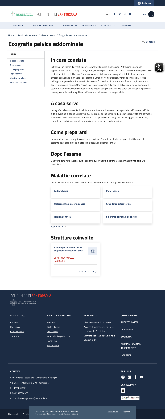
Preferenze (113, 412)
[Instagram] (123, 376)
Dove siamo (15, 326)
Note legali (13, 414)
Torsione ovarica (62, 216)
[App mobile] (123, 390)
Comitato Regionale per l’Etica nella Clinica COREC (99, 337)
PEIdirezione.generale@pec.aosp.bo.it (31, 398)
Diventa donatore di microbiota (97, 322)
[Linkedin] (129, 376)
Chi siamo (14, 322)
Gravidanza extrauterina (118, 203)
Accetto (126, 412)
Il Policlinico (18, 315)
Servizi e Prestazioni (27, 35)
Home (11, 35)
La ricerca (127, 329)
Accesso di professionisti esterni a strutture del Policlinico (99, 329)
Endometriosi (61, 191)
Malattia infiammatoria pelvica (69, 203)
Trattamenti (52, 331)
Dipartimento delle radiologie (64, 259)
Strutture (14, 336)
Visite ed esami (48, 35)
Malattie (51, 322)
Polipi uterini (112, 191)
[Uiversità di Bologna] (82, 302)
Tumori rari (52, 340)
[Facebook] (135, 376)
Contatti (15, 371)
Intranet (126, 355)
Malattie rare (53, 345)
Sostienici (126, 336)
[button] (144, 3)
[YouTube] (141, 376)
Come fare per (129, 315)
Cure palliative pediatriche (58, 336)
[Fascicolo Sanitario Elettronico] (130, 397)
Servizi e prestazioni (59, 315)
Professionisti (129, 322)
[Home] (58, 14)
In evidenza (90, 315)
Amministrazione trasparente (131, 346)
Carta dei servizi (17, 331)
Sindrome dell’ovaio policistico (122, 216)
